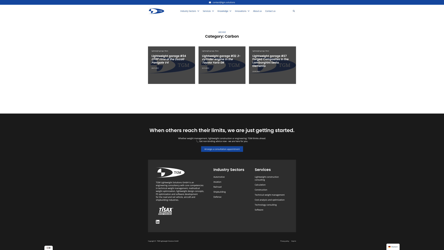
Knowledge (222, 11)
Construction (261, 189)
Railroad (217, 186)
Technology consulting (266, 204)
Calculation (260, 184)
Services (207, 11)
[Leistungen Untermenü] (213, 11)
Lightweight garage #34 (168, 59)
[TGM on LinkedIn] (158, 222)
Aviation (217, 181)
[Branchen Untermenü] (198, 11)
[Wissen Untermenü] (230, 11)
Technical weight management (270, 194)
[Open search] (294, 11)
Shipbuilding (219, 191)
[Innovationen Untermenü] (249, 11)
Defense (217, 196)
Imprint (293, 241)
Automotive (219, 176)
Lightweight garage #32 (221, 59)
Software (259, 209)
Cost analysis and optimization (270, 199)
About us (257, 11)
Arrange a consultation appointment (222, 149)
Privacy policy (284, 241)
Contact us (270, 11)
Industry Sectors (188, 11)
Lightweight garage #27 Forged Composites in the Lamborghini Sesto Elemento (270, 61)
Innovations (240, 11)
